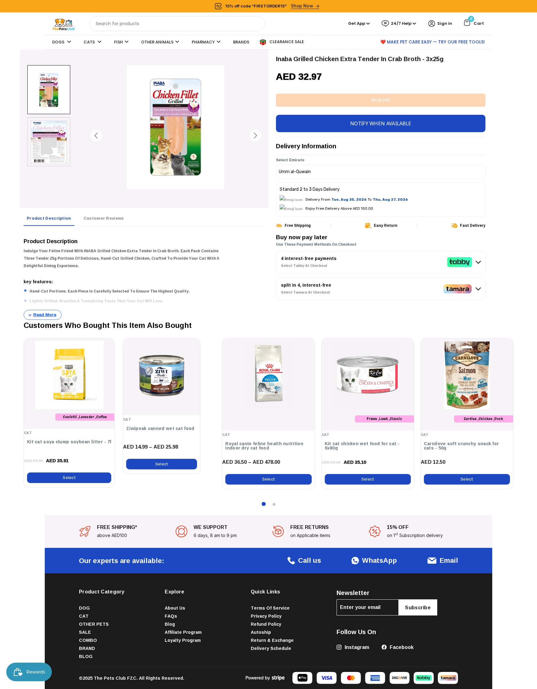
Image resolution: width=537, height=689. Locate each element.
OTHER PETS (94, 624)
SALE (85, 632)
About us (175, 608)
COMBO (88, 640)
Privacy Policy (266, 616)
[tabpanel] (144, 275)
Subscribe (418, 607)
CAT (84, 616)
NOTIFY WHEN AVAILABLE (380, 123)
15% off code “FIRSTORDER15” (269, 5)
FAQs (171, 616)
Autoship (261, 632)
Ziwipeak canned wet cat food (160, 428)
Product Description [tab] (49, 218)
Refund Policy (266, 624)
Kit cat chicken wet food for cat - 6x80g (362, 445)
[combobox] (177, 23)
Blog (170, 624)
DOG (84, 608)
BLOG (86, 656)
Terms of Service (270, 608)
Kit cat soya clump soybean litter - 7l (69, 442)
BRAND (87, 648)
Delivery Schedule (271, 648)
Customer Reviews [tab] (104, 218)
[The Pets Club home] (63, 23)
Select (69, 477)
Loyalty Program (183, 640)
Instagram (356, 647)
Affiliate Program (183, 632)
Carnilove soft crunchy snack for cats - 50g (461, 445)
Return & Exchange (272, 640)
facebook (401, 647)
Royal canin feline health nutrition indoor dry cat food (264, 445)
